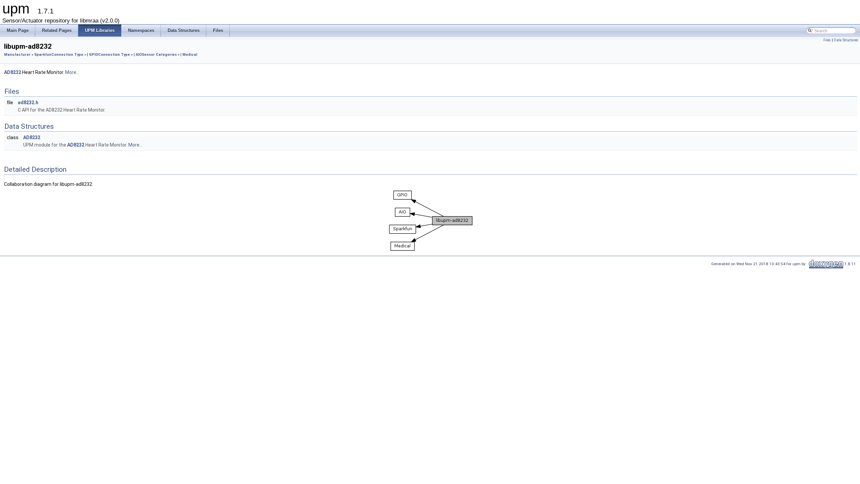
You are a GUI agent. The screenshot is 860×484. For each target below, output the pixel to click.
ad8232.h (28, 102)
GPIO (93, 54)
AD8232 (12, 72)
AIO (139, 54)
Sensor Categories (159, 54)
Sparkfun (42, 54)
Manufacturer (17, 54)
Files (827, 40)
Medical (189, 54)
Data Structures (846, 40)
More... (72, 72)
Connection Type (67, 54)
